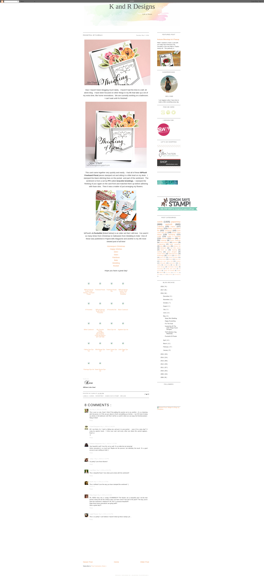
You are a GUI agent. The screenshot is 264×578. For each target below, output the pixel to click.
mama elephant (164, 242)
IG (163, 112)
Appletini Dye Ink (123, 329)
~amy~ (92, 459)
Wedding (116, 263)
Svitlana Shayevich (96, 443)
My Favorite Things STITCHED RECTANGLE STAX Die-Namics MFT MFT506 (100, 333)
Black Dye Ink (111, 329)
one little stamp (175, 248)
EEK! (116, 252)
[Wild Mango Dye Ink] (100, 343)
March (165, 343)
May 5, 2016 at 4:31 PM (106, 514)
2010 (162, 371)
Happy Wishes (116, 249)
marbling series (161, 259)
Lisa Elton (93, 470)
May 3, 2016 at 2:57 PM (99, 409)
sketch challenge (175, 240)
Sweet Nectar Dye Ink (100, 370)
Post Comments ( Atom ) (98, 566)
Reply (91, 420)
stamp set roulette (169, 270)
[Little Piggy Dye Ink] (123, 343)
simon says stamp (112, 396)
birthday (160, 228)
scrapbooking (161, 244)
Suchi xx (92, 486)
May (164, 316)
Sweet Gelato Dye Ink (111, 350)
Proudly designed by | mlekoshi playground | (132, 575)
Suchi (91, 481)
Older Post (144, 562)
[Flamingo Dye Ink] (89, 363)
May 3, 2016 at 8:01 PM (104, 470)
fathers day (176, 272)
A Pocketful (88, 309)
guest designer (172, 252)
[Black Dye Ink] (112, 323)
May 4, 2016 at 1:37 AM (101, 481)
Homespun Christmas (116, 246)
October (165, 303)
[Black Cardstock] (123, 303)
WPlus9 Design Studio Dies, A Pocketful (100, 311)
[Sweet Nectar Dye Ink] (100, 363)
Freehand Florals (100, 289)
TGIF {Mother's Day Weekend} (171, 332)
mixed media (161, 253)
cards (92, 396)
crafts (159, 236)
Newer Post (88, 562)
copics (172, 226)
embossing (167, 265)
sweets (168, 246)
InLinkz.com (86, 378)
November (166, 299)
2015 (162, 354)
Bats (116, 260)
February (166, 347)
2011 (162, 367)
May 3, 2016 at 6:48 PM (107, 426)
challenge (163, 240)
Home (116, 562)
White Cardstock (89, 329)
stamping (171, 234)
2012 (162, 364)
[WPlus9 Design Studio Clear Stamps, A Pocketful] (123, 284)
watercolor (172, 263)
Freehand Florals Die (112, 290)
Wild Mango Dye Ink (100, 350)
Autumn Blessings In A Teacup (168, 39)
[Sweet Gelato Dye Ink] (112, 343)
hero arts (177, 259)
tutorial (161, 272)
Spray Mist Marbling (171, 318)
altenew (169, 255)
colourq (164, 238)
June (164, 313)
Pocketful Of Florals (171, 336)
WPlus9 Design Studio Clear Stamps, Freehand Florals (88, 292)
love (173, 238)
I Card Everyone (95, 426)
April (164, 340)
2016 (162, 293)
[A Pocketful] (89, 303)
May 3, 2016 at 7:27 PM (109, 443)
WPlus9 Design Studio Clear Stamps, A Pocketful (123, 292)
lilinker (158, 274)
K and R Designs (132, 6)
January (165, 350)
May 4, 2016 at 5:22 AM (104, 495)
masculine (160, 268)
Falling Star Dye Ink (89, 350)
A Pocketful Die (111, 309)
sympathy (170, 274)
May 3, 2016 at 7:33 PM (101, 459)
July (164, 309)
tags (174, 265)
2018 (162, 286)
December (166, 296)
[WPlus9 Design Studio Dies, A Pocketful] (100, 303)
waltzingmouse (173, 253)
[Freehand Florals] (100, 284)
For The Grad (169, 323)
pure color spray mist (166, 261)
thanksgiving (177, 274)
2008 (162, 377)
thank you (164, 250)
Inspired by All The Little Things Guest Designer (171, 327)
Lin (91, 409)
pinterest (175, 242)
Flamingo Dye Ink (89, 369)
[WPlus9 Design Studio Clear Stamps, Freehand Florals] (89, 284)
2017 (162, 290)
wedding (159, 252)
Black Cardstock (123, 309)
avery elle (163, 257)
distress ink (176, 246)
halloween (163, 248)
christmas (168, 230)
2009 (162, 374)
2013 (162, 361)
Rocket (116, 266)
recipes (178, 261)
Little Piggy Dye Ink (123, 350)
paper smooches (175, 244)
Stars (116, 255)
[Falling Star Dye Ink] (89, 343)
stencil (171, 259)
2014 (162, 357)
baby (161, 246)
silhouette (163, 263)
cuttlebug (160, 226)
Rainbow (116, 257)
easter (178, 270)
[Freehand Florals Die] (112, 284)
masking (174, 250)
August (165, 306)
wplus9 (123, 396)
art (179, 238)
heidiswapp (160, 255)
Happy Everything (170, 321)
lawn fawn (177, 255)
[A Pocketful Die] (112, 303)
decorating (168, 272)
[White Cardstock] (89, 323)
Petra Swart (93, 495)
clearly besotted (173, 257)
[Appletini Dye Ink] (123, 323)
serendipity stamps (172, 266)
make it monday (173, 236)
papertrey (100, 396)
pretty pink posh (171, 268)
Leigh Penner (94, 514)
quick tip (164, 274)
